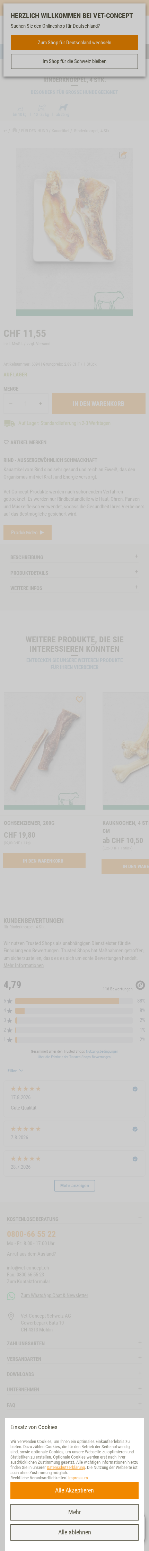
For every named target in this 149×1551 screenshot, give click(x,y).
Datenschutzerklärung (66, 1467)
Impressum (78, 1477)
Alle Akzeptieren (74, 1490)
